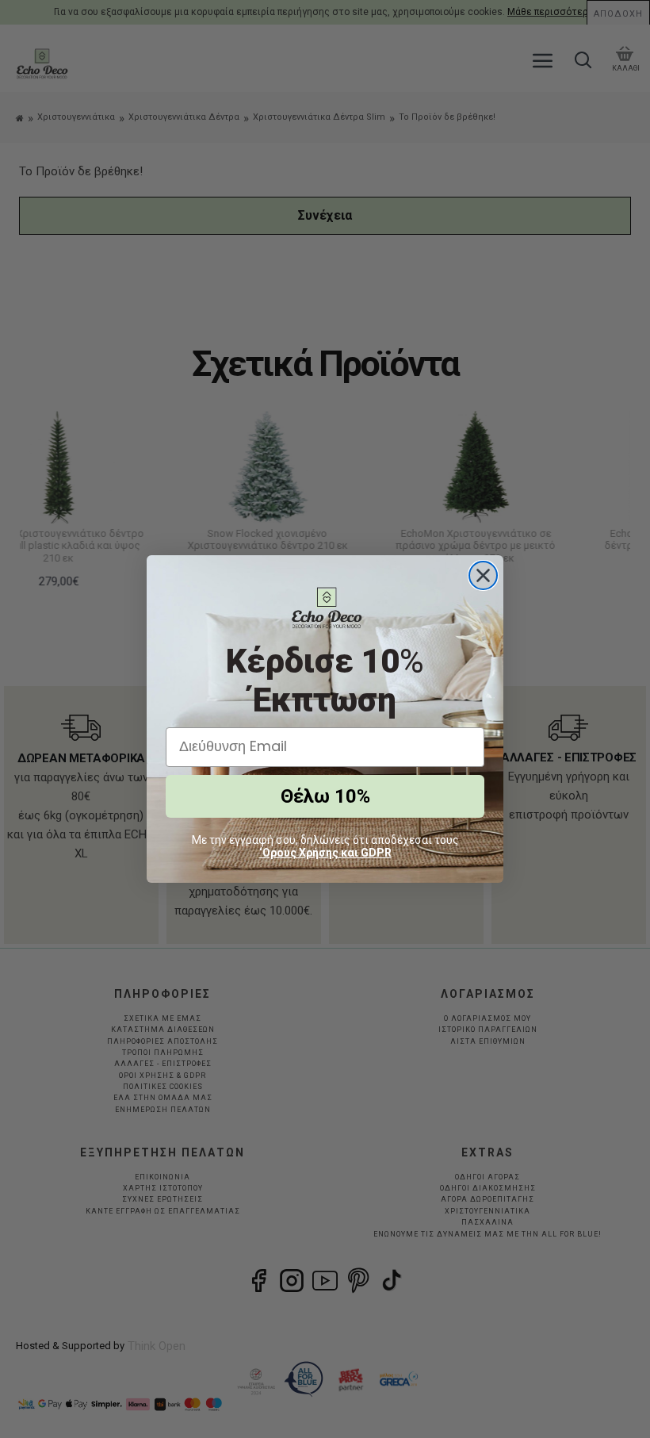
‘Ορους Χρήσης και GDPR (325, 852)
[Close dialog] (483, 575)
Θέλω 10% (325, 796)
